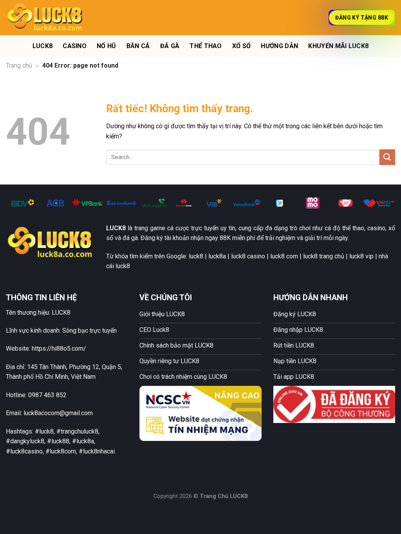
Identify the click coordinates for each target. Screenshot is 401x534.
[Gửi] (387, 157)
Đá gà (170, 46)
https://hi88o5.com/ (59, 348)
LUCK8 (43, 46)
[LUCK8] (45, 17)
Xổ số (241, 46)
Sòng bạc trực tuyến (89, 330)
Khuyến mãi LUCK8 (338, 46)
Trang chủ (19, 65)
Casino (75, 46)
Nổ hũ (106, 46)
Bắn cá (138, 46)
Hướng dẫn (279, 46)
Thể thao (206, 46)
